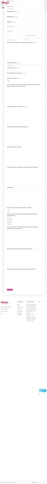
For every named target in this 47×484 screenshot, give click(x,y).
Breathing (10, 219)
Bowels (9, 224)
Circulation (10, 221)
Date (10, 6)
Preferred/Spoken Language (16, 73)
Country (26, 39)
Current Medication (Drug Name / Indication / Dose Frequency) (22, 167)
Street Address (10, 26)
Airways (9, 217)
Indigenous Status (13, 62)
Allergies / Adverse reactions (14, 146)
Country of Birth (13, 67)
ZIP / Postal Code (11, 40)
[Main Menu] (44, 3)
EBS (37, 482)
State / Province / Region (30, 35)
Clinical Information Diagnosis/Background (17, 126)
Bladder (9, 222)
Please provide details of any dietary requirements (19, 248)
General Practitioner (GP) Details (17, 106)
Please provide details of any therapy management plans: (21, 269)
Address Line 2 (10, 31)
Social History (10, 187)
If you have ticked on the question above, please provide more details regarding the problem (22, 227)
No (8, 82)
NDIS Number (12, 16)
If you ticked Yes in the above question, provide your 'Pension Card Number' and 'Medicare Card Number (23, 85)
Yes (8, 80)
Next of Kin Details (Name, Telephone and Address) (22, 42)
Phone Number (12, 11)
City (8, 35)
